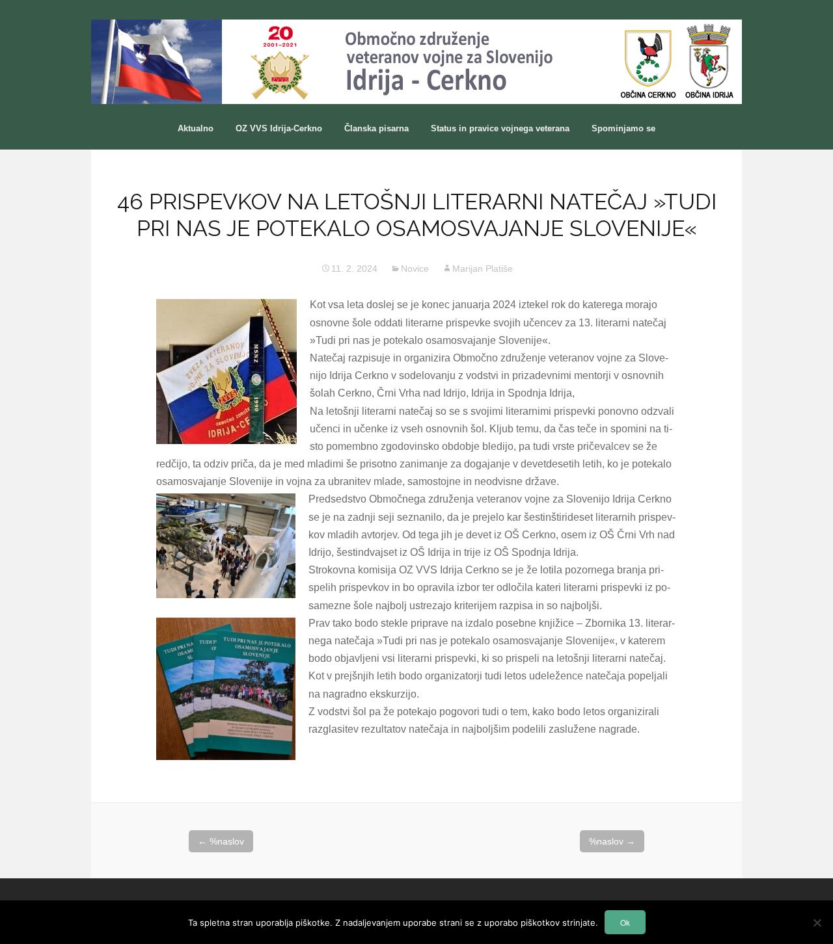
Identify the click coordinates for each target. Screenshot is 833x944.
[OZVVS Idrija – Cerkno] (416, 62)
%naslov (221, 841)
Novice (415, 268)
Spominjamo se (623, 128)
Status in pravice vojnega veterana (500, 128)
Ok (625, 922)
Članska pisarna (376, 128)
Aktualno (195, 128)
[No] (816, 922)
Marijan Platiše (482, 268)
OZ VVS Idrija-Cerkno (279, 128)
